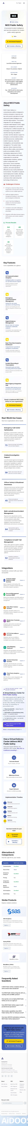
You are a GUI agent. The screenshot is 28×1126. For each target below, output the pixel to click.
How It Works (4, 1086)
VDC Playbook (14, 1086)
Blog (21, 1092)
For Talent (18, 3)
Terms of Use (12, 1113)
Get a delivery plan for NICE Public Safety (13, 724)
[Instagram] (11, 1076)
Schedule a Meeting (15, 46)
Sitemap (24, 1113)
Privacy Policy (4, 1113)
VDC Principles (14, 1095)
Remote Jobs (23, 1089)
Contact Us (18, 1113)
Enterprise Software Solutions (22, 1086)
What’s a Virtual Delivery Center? (11, 729)
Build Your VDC (14, 1084)
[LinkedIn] (2, 1076)
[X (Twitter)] (5, 1076)
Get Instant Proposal (15, 41)
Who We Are (4, 1084)
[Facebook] (8, 1076)
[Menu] (24, 3)
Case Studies (14, 1092)
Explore (21, 580)
